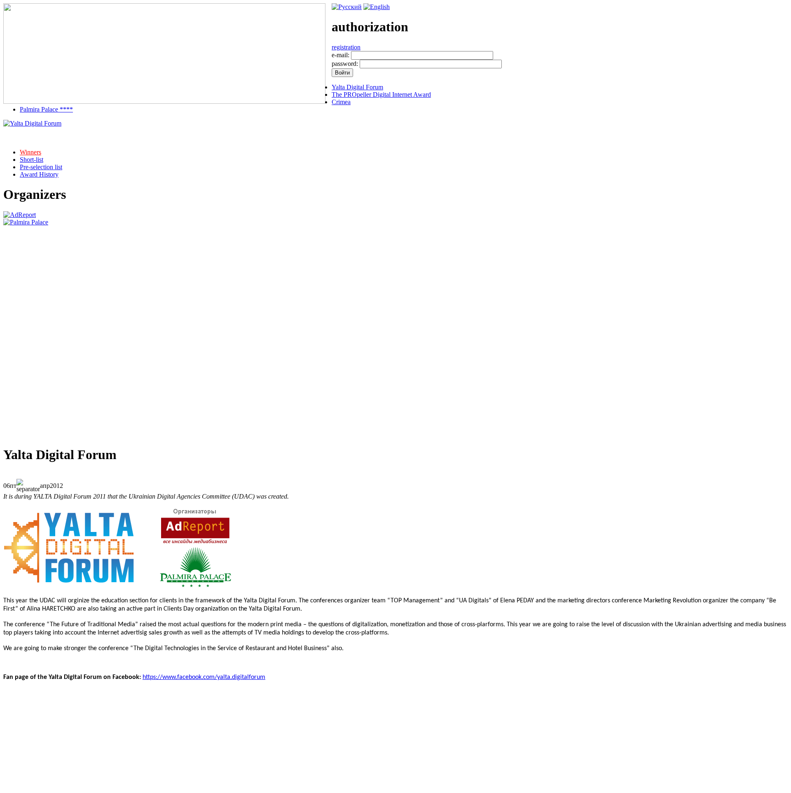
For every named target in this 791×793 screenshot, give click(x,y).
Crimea (341, 101)
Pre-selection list (41, 166)
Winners (30, 152)
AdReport (53, 789)
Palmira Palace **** (46, 109)
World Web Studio (764, 789)
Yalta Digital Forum (357, 87)
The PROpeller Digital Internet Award (381, 94)
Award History (39, 174)
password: (345, 63)
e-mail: (340, 54)
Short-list (31, 159)
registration (346, 47)
